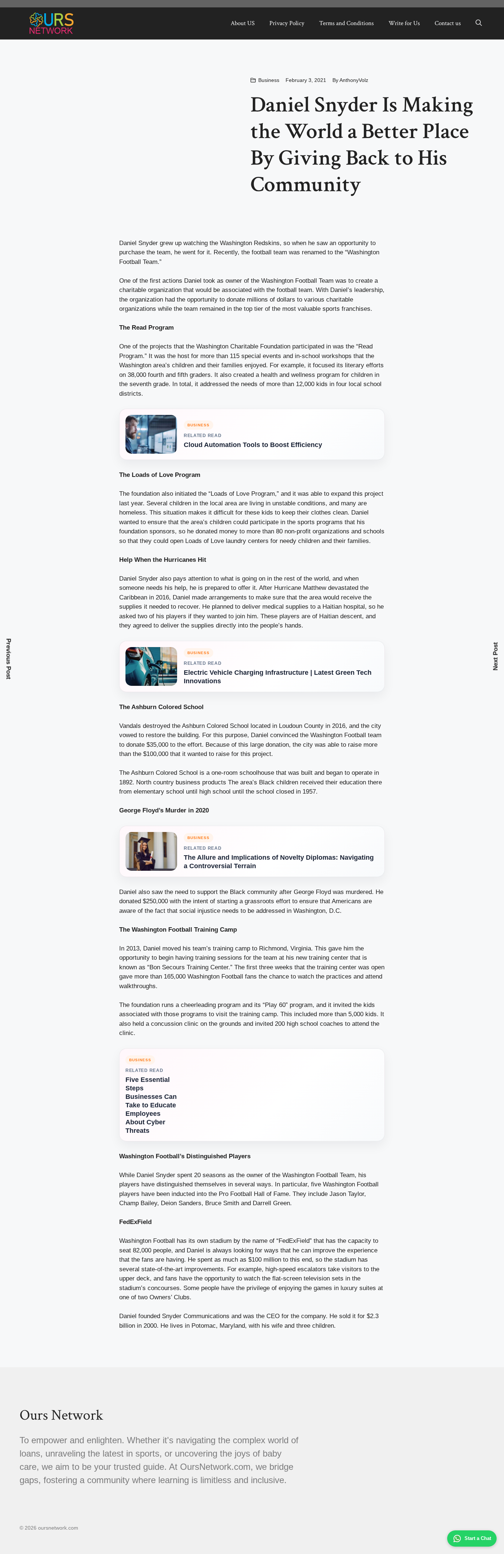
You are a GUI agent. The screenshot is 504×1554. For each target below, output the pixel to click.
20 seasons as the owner (228, 1175)
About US (243, 23)
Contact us (448, 23)
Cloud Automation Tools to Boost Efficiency (253, 444)
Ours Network (61, 1415)
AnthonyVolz (353, 80)
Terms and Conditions (346, 23)
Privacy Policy (286, 23)
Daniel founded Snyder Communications (174, 1316)
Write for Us (404, 23)
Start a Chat (478, 1538)
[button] (478, 23)
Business (268, 80)
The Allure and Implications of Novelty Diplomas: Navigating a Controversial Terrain (279, 862)
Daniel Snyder (138, 243)
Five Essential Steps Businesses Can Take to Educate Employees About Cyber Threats (151, 1105)
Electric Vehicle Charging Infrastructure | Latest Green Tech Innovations (278, 677)
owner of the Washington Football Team (279, 280)
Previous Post (8, 659)
